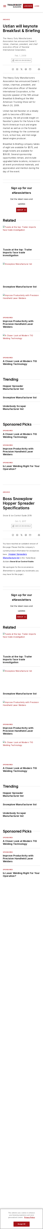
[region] (21, 1219)
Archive (6, 19)
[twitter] (21, 69)
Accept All (21, 1224)
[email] (30, 69)
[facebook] (13, 69)
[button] (4, 6)
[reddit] (26, 69)
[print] (39, 69)
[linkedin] (17, 69)
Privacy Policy (29, 1217)
